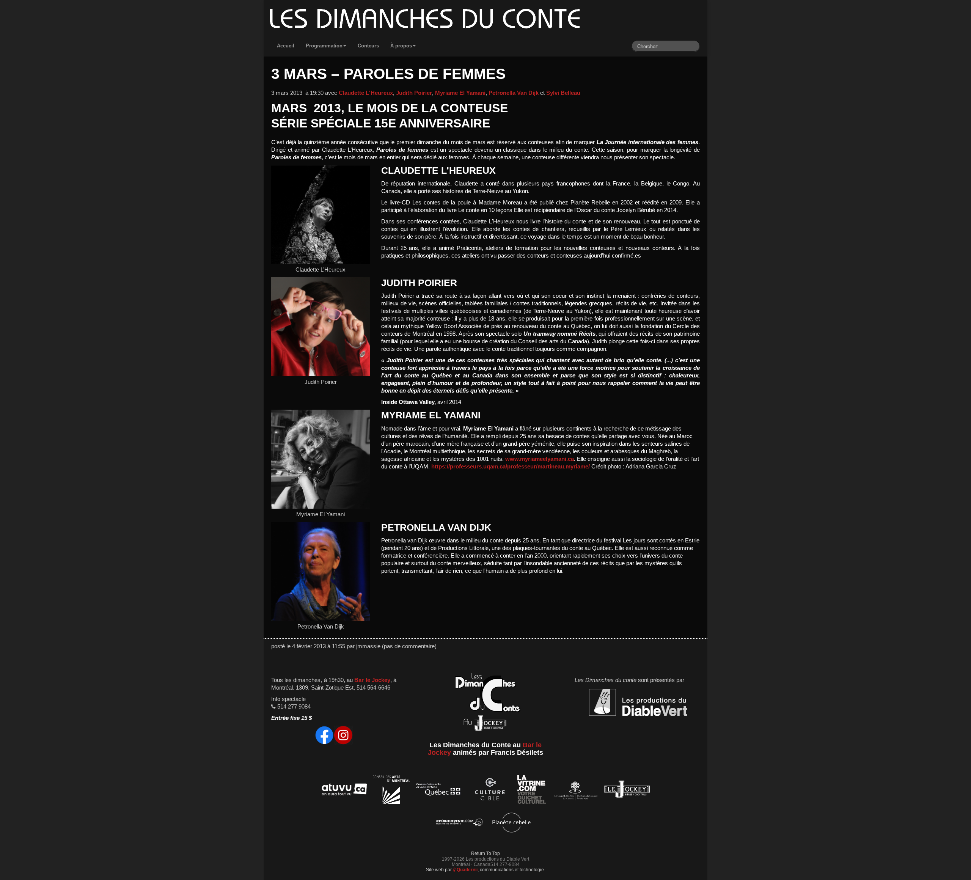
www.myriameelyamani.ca (539, 459)
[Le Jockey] (626, 790)
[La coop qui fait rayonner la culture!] (489, 790)
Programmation (324, 46)
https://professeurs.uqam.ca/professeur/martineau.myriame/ (510, 467)
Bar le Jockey (372, 680)
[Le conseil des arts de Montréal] (391, 790)
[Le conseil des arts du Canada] (574, 790)
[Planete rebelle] (511, 823)
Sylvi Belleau (563, 93)
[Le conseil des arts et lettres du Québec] (438, 790)
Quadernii (467, 869)
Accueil (285, 46)
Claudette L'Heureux (366, 93)
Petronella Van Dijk (514, 93)
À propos (401, 46)
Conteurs (368, 46)
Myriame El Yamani (460, 93)
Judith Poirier (414, 93)
